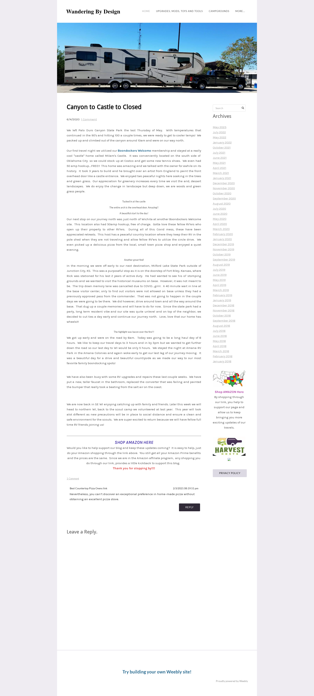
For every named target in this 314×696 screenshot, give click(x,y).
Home (146, 11)
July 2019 (219, 269)
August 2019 (221, 264)
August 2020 (222, 203)
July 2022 (219, 132)
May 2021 (219, 163)
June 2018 (220, 336)
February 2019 (222, 295)
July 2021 (219, 152)
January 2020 (222, 239)
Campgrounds (219, 11)
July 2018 (219, 331)
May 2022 (219, 137)
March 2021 (221, 173)
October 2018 (222, 315)
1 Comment (89, 119)
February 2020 (223, 234)
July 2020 (219, 208)
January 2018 (222, 361)
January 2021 (222, 178)
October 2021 (222, 147)
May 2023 (219, 127)
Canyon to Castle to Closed (104, 107)
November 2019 (223, 249)
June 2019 (220, 275)
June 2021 (220, 157)
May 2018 (219, 341)
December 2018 (223, 305)
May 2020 (219, 219)
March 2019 (221, 290)
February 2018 (222, 356)
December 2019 (223, 244)
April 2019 (219, 285)
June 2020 (220, 213)
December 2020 (224, 183)
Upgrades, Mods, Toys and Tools (179, 11)
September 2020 (224, 198)
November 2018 (223, 310)
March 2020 (221, 229)
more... (240, 11)
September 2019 (224, 259)
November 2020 (224, 188)
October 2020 (222, 193)
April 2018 (219, 346)
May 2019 (219, 280)
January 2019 (222, 300)
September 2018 (224, 320)
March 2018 (221, 351)
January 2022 (222, 142)
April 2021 (219, 168)
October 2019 (222, 254)
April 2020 (220, 224)
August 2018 (221, 325)
